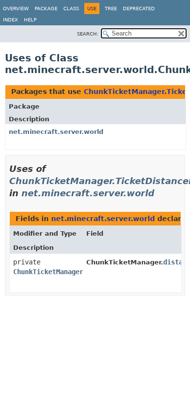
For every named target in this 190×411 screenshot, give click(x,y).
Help (30, 19)
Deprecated (139, 8)
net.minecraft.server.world (56, 131)
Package (46, 8)
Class (71, 8)
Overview (16, 8)
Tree (111, 8)
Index (10, 19)
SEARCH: (87, 34)
